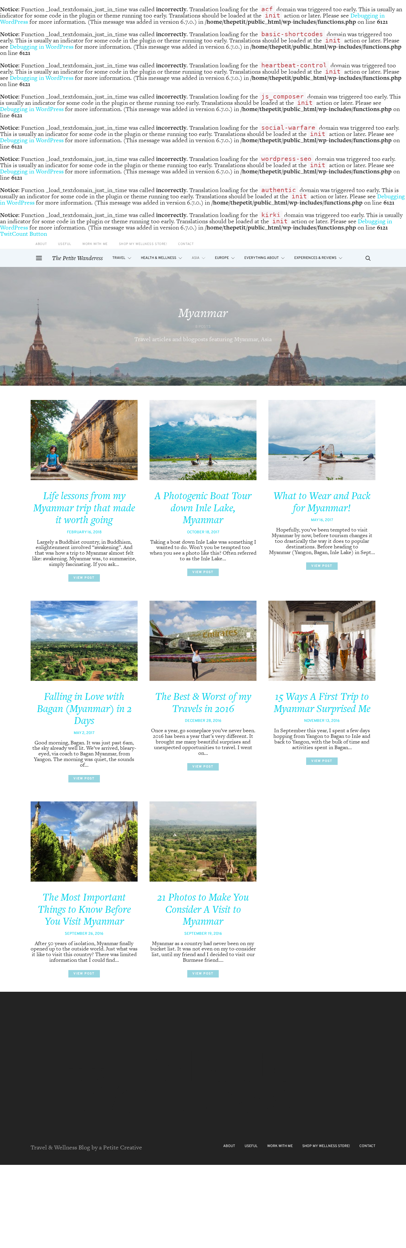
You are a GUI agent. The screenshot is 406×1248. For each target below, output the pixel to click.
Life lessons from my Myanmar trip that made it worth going (84, 507)
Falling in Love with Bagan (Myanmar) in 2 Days (84, 708)
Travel (118, 258)
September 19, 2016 (203, 933)
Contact (185, 244)
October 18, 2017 (203, 532)
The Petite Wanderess (77, 258)
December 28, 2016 (203, 721)
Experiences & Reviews (315, 258)
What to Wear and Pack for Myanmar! (322, 501)
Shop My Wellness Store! (143, 244)
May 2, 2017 (84, 733)
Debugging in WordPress (41, 46)
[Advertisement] (178, 1206)
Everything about (261, 258)
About (41, 244)
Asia (195, 258)
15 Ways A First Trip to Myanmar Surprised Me (322, 702)
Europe (222, 258)
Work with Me (95, 244)
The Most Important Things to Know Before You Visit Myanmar (84, 909)
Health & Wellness (158, 258)
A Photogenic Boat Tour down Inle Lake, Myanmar (203, 507)
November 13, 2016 (322, 721)
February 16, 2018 (84, 532)
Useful (64, 244)
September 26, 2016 (84, 933)
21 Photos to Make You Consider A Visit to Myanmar (203, 909)
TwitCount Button (23, 234)
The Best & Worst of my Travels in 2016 (203, 702)
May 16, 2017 (322, 520)
